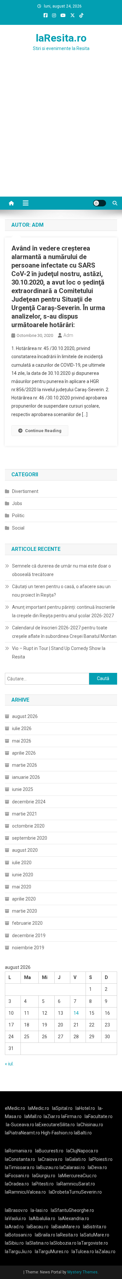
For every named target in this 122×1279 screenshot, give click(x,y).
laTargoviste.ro (92, 1243)
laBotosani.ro (18, 1234)
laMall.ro (33, 1116)
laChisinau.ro (90, 1124)
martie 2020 (24, 911)
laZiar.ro (52, 1116)
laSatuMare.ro (94, 1234)
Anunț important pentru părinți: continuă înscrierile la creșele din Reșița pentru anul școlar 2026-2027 (63, 611)
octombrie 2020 (28, 826)
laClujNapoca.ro (82, 1150)
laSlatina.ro (37, 1243)
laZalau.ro (105, 1251)
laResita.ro (61, 38)
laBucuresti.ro (49, 1150)
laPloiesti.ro (101, 1159)
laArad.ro (14, 1226)
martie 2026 (24, 765)
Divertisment (25, 491)
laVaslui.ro (17, 1218)
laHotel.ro (85, 1108)
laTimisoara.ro (19, 1167)
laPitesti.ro (43, 1183)
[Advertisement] (61, 132)
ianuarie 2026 (26, 777)
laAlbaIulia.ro (42, 1218)
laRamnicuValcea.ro (25, 1192)
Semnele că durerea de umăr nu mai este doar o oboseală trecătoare (61, 570)
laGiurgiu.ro (45, 1175)
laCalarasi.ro (72, 1167)
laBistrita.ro (94, 1226)
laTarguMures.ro (52, 1251)
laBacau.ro (37, 1226)
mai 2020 (21, 886)
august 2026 (25, 716)
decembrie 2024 (29, 801)
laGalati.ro (75, 1159)
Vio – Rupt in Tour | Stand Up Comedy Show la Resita (58, 652)
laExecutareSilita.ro (55, 1124)
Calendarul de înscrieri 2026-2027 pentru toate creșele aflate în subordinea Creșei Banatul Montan (64, 632)
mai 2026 (21, 741)
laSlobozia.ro (63, 1243)
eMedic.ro (15, 1108)
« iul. (9, 1063)
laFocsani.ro (17, 1175)
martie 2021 (24, 813)
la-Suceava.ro (20, 1124)
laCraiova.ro (50, 1159)
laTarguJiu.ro (20, 1251)
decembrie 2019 (29, 935)
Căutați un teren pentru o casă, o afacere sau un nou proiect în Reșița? (61, 591)
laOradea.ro (17, 1183)
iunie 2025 (22, 789)
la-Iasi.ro (39, 1210)
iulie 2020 (22, 862)
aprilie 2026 (24, 753)
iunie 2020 (22, 874)
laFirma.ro (71, 1116)
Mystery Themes (82, 1272)
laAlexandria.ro (73, 1218)
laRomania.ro (18, 1150)
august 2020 (25, 850)
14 (76, 1013)
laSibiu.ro (14, 1243)
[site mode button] (99, 203)
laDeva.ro (97, 1167)
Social (18, 528)
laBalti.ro (83, 1132)
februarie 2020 (27, 923)
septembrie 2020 (29, 838)
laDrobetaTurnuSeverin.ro (75, 1192)
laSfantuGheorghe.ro (72, 1210)
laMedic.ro (39, 1108)
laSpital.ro (62, 1108)
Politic (18, 515)
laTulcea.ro (83, 1251)
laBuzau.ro (48, 1167)
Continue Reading (43, 430)
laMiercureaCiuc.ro (77, 1175)
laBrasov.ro (16, 1210)
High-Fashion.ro (57, 1132)
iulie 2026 (22, 728)
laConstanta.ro (20, 1159)
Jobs (17, 503)
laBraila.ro (45, 1234)
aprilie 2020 (24, 899)
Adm (68, 335)
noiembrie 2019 (28, 947)
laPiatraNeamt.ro (22, 1132)
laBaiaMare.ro (65, 1226)
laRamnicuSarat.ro (76, 1183)
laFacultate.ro (99, 1116)
